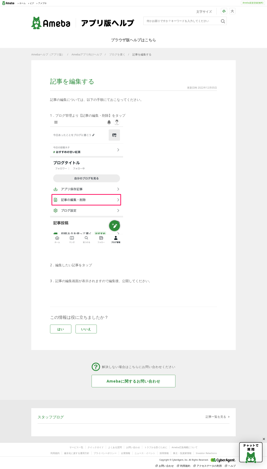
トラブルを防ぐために (155, 447)
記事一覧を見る (216, 417)
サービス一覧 (76, 447)
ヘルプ (232, 466)
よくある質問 (115, 447)
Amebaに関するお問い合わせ (133, 381)
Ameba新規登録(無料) (253, 2)
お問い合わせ (133, 447)
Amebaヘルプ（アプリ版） (47, 54)
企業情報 (125, 453)
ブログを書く (117, 54)
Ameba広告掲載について (185, 447)
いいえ (86, 329)
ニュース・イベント (145, 453)
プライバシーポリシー (105, 453)
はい (60, 329)
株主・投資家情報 (182, 453)
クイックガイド (96, 447)
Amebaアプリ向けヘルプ (87, 54)
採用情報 (164, 453)
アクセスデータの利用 (209, 466)
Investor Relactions (206, 453)
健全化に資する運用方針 (76, 453)
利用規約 (55, 453)
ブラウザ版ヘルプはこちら (133, 39)
